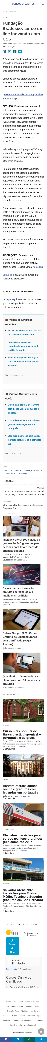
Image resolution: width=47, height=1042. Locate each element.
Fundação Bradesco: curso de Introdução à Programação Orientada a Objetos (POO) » (24, 493)
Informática (10, 473)
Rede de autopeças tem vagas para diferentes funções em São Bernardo (23, 361)
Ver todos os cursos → (14, 453)
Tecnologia (22, 473)
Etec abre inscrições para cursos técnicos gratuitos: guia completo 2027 (24, 440)
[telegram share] (20, 51)
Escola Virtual (15, 470)
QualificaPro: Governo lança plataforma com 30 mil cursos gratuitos (21, 680)
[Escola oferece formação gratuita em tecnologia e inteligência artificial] (21, 574)
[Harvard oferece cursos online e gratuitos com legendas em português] (23, 765)
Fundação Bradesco (33, 470)
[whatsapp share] (14, 51)
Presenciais (8, 829)
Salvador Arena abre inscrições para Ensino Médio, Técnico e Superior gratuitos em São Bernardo (23, 895)
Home (5, 12)
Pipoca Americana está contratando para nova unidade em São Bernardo (23, 346)
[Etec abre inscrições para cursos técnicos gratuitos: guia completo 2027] (23, 814)
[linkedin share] (9, 51)
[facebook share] (4, 51)
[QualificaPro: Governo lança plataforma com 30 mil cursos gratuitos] (21, 663)
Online (13, 12)
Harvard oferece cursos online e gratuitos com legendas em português (24, 424)
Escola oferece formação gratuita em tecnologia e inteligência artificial (18, 592)
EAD (5, 470)
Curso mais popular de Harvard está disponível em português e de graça (23, 409)
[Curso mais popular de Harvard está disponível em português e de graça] (23, 710)
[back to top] (41, 1031)
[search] (42, 4)
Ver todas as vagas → (14, 375)
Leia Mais (22, 747)
